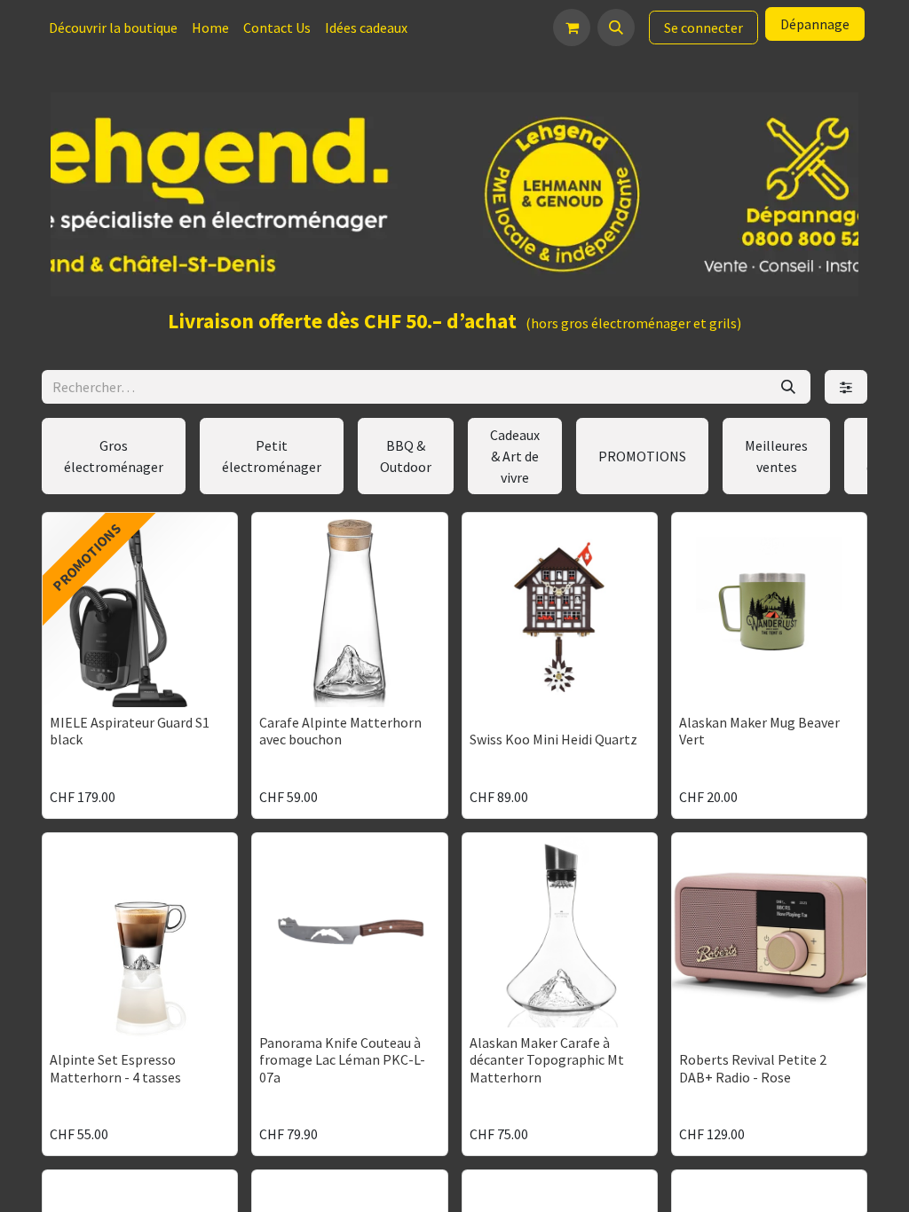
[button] (616, 27)
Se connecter (703, 27)
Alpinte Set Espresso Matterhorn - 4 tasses (115, 1068)
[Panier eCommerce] (571, 27)
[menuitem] (113, 27)
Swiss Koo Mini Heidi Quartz (553, 739)
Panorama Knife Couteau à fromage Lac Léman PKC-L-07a (342, 1059)
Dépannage (815, 24)
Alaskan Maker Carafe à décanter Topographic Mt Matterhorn (547, 1059)
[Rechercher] (788, 387)
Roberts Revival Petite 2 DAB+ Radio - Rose (752, 1068)
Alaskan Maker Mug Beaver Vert (759, 730)
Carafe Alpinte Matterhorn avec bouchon (340, 730)
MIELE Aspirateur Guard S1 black (129, 730)
